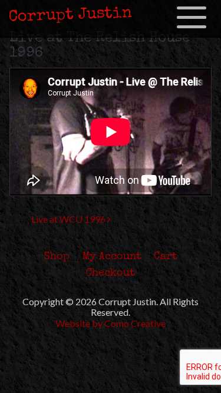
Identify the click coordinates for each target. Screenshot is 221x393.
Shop (57, 257)
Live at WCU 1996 (69, 218)
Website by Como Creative (110, 323)
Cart (165, 257)
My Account (112, 257)
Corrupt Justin (71, 15)
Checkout (110, 273)
